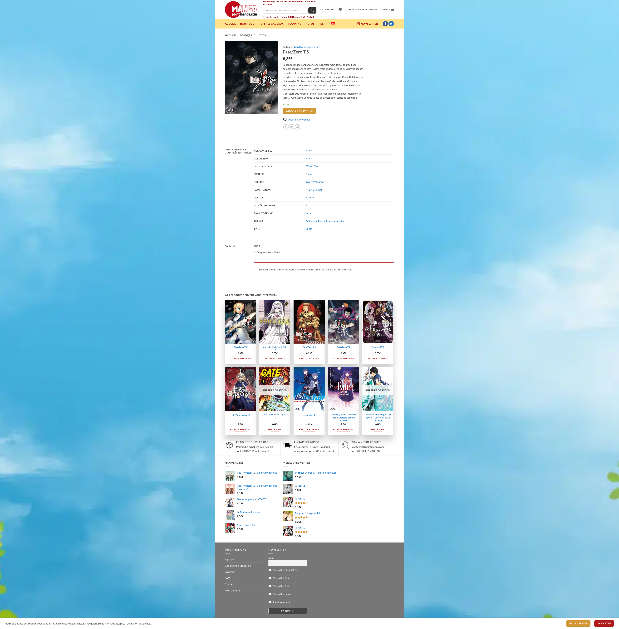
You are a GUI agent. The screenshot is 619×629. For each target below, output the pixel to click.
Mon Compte (232, 590)
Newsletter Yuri (280, 586)
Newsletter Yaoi (280, 577)
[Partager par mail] (297, 127)
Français (310, 197)
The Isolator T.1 (309, 414)
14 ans (309, 150)
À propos (230, 559)
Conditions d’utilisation (238, 565)
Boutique (247, 23)
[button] (362, 9)
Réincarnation (338, 221)
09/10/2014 (312, 166)
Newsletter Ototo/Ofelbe (285, 570)
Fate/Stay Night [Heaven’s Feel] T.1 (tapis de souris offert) (343, 417)
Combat (317, 221)
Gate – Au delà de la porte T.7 (275, 416)
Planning (295, 23)
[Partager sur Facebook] (286, 127)
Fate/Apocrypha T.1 (240, 414)
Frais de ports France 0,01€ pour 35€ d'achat (288, 16)
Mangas (246, 35)
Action (309, 221)
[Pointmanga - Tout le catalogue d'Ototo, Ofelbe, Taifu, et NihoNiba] (241, 9)
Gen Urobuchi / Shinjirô (307, 46)
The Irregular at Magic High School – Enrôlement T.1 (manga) (378, 417)
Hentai (323, 23)
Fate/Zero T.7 (343, 347)
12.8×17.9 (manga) (315, 181)
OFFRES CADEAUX (272, 23)
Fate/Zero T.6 (309, 347)
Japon (309, 213)
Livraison (230, 571)
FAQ (227, 578)
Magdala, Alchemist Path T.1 (274, 348)
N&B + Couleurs (314, 189)
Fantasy (326, 221)
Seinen (309, 158)
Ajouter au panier (299, 110)
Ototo (261, 35)
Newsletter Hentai (281, 594)
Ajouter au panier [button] (240, 359)
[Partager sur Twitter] (291, 127)
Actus (310, 23)
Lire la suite (274, 429)
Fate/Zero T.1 (240, 347)
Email (271, 557)
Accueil (230, 23)
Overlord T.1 (378, 347)
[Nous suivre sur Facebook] (385, 23)
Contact (229, 584)
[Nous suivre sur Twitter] (391, 23)
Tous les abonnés (281, 602)
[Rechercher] (312, 10)
